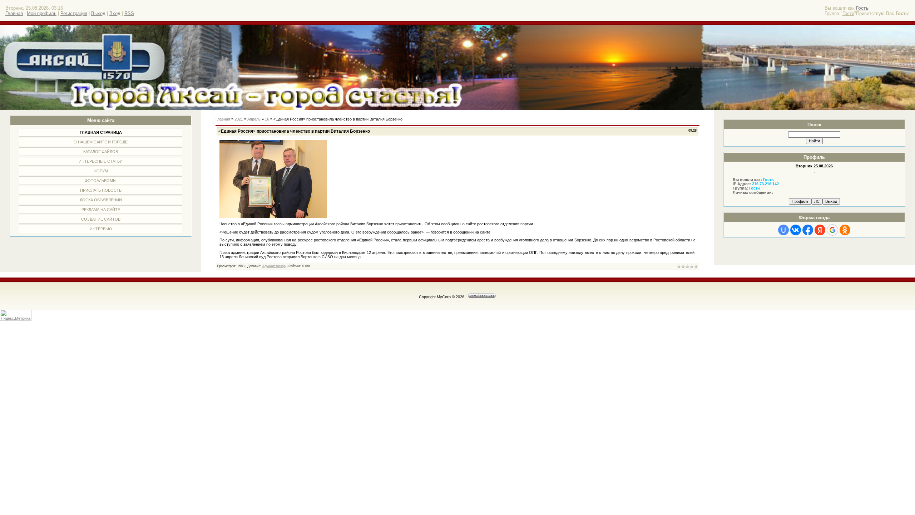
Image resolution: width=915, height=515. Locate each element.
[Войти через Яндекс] (820, 230)
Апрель (254, 119)
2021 (238, 119)
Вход (114, 13)
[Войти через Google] (832, 230)
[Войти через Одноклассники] (845, 230)
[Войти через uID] (783, 230)
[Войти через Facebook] (807, 230)
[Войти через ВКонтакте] (795, 230)
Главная (14, 13)
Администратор (274, 266)
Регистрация (73, 13)
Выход (98, 13)
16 (267, 119)
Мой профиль (41, 13)
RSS (129, 13)
